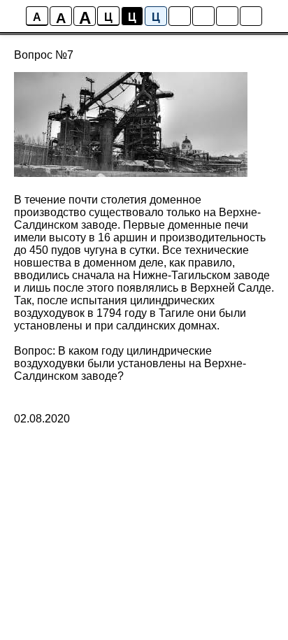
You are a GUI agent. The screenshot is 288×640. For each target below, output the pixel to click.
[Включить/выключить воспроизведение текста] (203, 16)
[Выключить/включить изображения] (179, 16)
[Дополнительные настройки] (227, 16)
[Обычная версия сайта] (251, 16)
